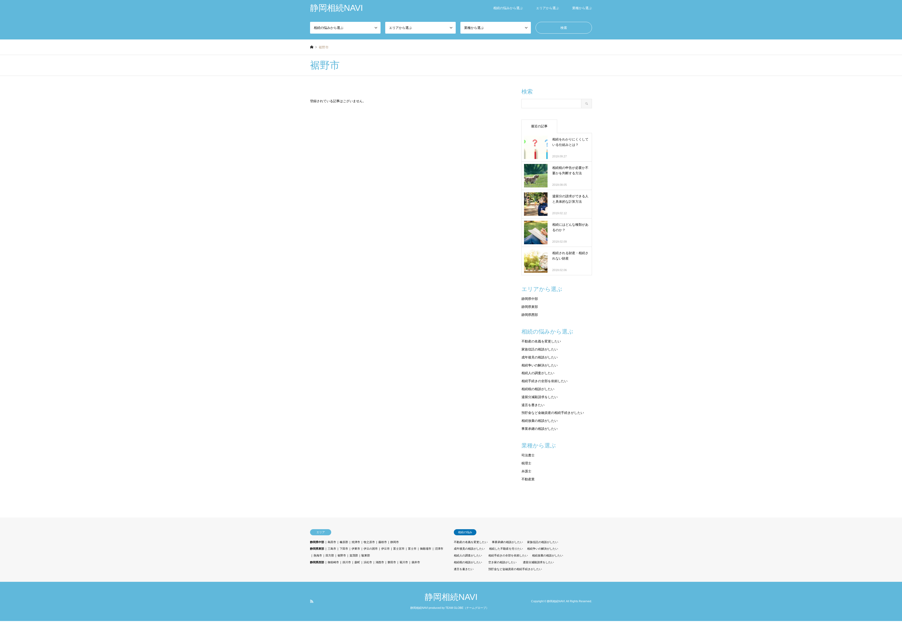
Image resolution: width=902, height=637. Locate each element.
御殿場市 (425, 548)
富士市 (412, 548)
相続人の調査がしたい (537, 373)
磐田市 (392, 562)
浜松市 (368, 562)
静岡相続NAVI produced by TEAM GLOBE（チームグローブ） (449, 608)
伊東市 (356, 548)
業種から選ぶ (582, 8)
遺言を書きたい (532, 405)
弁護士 (526, 471)
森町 (357, 562)
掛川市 (346, 562)
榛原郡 (344, 542)
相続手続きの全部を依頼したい (544, 381)
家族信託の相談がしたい (539, 349)
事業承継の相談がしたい (539, 429)
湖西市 (380, 562)
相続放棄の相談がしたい (539, 421)
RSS (311, 601)
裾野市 (342, 555)
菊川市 (404, 562)
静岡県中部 (529, 299)
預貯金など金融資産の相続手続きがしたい (552, 413)
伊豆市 (385, 548)
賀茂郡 (354, 555)
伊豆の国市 (371, 548)
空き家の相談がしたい (502, 562)
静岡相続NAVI (451, 597)
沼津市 (439, 548)
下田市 (344, 548)
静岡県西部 (529, 315)
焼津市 (356, 542)
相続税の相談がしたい (537, 389)
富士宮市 (398, 548)
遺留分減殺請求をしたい (539, 397)
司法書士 (528, 455)
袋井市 (416, 562)
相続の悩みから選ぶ (508, 8)
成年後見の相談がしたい (539, 357)
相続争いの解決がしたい (539, 365)
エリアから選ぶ (547, 8)
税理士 (526, 463)
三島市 (332, 548)
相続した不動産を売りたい (506, 548)
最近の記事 (539, 126)
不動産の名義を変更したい (541, 341)
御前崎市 (333, 562)
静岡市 (394, 542)
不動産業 (528, 479)
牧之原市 (369, 542)
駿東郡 (366, 555)
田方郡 (330, 555)
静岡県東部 (529, 307)
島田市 (332, 542)
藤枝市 (382, 542)
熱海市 (318, 555)
